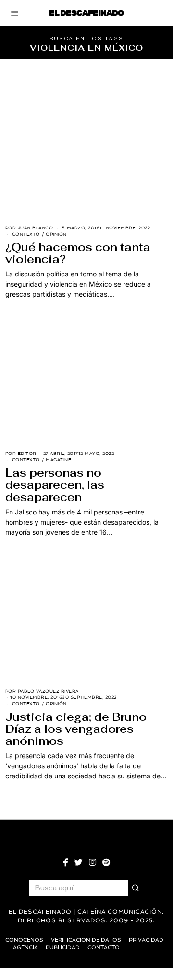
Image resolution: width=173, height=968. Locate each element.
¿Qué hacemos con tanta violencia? (77, 253)
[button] (136, 888)
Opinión (56, 234)
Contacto (103, 947)
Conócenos (24, 940)
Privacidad (146, 940)
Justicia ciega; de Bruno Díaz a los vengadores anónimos (76, 729)
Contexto (26, 234)
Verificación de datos (86, 940)
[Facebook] (66, 862)
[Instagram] (92, 862)
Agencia (25, 947)
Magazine (58, 459)
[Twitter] (78, 862)
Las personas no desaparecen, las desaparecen (54, 485)
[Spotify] (106, 862)
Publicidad (63, 947)
